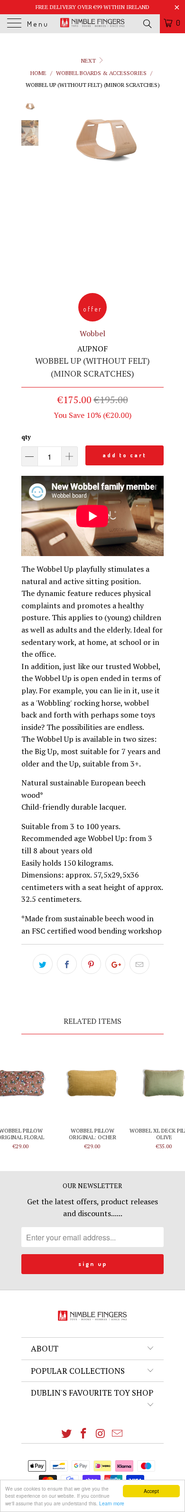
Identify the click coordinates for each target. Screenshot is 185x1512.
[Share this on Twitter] (43, 964)
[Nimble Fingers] (92, 23)
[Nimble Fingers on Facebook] (83, 1434)
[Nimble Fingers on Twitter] (67, 1434)
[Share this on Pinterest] (91, 964)
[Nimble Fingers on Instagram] (100, 1434)
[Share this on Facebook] (67, 964)
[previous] (54, 189)
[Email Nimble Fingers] (118, 1434)
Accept (151, 1490)
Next (89, 60)
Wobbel (92, 333)
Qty (26, 437)
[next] (154, 189)
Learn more (111, 1503)
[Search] (147, 23)
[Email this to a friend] (139, 964)
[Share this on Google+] (115, 964)
